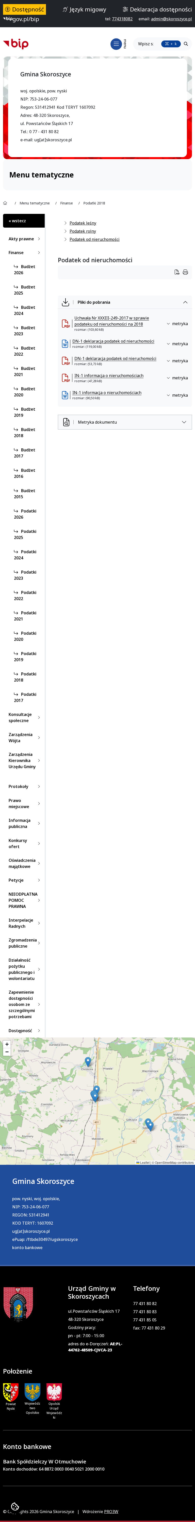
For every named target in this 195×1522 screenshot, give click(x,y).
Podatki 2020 (25, 636)
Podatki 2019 (25, 656)
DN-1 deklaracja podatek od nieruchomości (113, 341)
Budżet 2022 (24, 351)
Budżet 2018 (24, 432)
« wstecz (17, 221)
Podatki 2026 (25, 514)
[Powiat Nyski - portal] (11, 1392)
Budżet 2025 (24, 290)
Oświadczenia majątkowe (22, 863)
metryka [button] (180, 323)
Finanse (16, 252)
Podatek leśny (83, 223)
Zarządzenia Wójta (20, 737)
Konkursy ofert (18, 843)
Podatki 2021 (25, 616)
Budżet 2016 (24, 473)
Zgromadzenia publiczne (23, 943)
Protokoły (18, 786)
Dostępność (20, 1030)
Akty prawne (21, 239)
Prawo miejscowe (19, 803)
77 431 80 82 (145, 1303)
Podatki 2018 (25, 677)
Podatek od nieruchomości (95, 239)
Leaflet (144, 1162)
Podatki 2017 (25, 697)
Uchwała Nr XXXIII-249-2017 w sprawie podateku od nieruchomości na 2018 (111, 321)
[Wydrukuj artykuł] (179, 272)
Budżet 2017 (24, 453)
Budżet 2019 (24, 412)
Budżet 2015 (24, 494)
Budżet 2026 (24, 269)
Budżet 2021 (24, 371)
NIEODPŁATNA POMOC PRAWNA (23, 900)
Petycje (16, 880)
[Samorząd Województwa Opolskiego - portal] (32, 1392)
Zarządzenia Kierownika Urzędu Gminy (22, 760)
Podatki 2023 (25, 575)
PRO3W (111, 1511)
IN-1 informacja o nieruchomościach (108, 375)
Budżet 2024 (24, 310)
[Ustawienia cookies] (15, 1507)
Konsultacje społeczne (20, 717)
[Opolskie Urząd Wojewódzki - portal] (54, 1392)
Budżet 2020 (24, 392)
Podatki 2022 (25, 595)
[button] (88, 1062)
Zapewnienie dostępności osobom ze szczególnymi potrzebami (22, 1004)
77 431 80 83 (145, 1312)
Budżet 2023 (24, 331)
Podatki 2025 (25, 534)
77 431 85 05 (145, 1320)
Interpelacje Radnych (21, 923)
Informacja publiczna (19, 823)
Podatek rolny (83, 231)
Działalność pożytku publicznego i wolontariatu (22, 969)
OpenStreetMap (166, 1162)
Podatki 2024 (25, 555)
